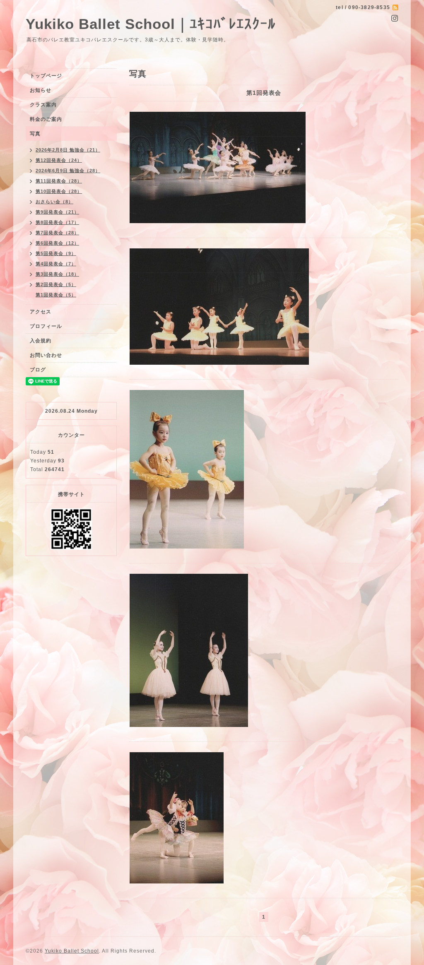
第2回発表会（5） (56, 284)
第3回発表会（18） (57, 274)
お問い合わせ (46, 355)
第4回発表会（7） (56, 263)
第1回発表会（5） (56, 294)
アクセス (40, 312)
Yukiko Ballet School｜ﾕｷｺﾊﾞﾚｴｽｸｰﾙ (151, 24)
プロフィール (46, 326)
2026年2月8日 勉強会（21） (68, 149)
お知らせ (40, 90)
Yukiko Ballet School (72, 951)
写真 (35, 134)
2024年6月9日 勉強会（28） (68, 170)
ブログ (38, 370)
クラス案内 (43, 105)
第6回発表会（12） (57, 243)
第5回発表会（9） (56, 253)
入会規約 (40, 341)
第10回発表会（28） (59, 191)
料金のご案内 (46, 119)
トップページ (46, 76)
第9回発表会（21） (57, 211)
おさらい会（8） (54, 201)
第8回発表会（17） (57, 222)
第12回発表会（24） (59, 160)
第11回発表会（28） (59, 180)
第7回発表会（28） (57, 232)
